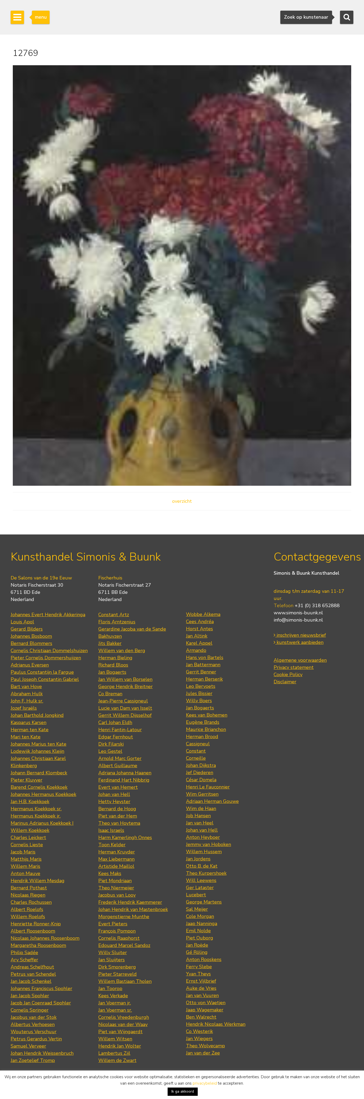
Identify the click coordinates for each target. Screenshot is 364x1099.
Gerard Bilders (27, 629)
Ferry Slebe (199, 966)
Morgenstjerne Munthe (123, 916)
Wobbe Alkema (203, 614)
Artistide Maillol (116, 866)
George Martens (204, 902)
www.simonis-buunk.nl (298, 613)
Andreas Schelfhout (32, 967)
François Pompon (117, 931)
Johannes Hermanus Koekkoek (43, 794)
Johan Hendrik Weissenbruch (42, 1053)
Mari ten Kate (26, 737)
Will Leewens (201, 880)
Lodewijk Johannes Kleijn (37, 751)
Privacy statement (294, 667)
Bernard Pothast (29, 888)
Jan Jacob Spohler (30, 995)
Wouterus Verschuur (33, 1031)
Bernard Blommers (31, 643)
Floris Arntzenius (116, 622)
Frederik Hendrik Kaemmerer (130, 902)
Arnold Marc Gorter (119, 758)
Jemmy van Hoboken (208, 844)
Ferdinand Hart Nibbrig (123, 780)
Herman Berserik (204, 679)
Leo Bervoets (200, 686)
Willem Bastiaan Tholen (125, 981)
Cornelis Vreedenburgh (123, 1017)
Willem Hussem (204, 851)
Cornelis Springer (29, 1010)
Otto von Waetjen (205, 1002)
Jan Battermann (203, 664)
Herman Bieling (115, 658)
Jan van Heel (199, 823)
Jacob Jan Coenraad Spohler (41, 1003)
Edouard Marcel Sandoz (124, 945)
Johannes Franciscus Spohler (41, 988)
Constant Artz (113, 614)
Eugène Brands (202, 722)
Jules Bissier (199, 693)
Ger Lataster (200, 887)
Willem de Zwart (117, 1060)
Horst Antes (199, 629)
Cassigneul (198, 744)
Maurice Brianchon (206, 729)
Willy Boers (199, 700)
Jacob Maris (23, 852)
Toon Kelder (112, 844)
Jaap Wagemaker (204, 1010)
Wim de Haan (201, 808)
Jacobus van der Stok (33, 1017)
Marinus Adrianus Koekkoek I (42, 823)
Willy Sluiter (112, 952)
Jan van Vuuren (202, 995)
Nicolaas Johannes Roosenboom (45, 938)
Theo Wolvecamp (205, 1046)
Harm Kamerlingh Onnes (125, 837)
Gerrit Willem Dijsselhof (125, 715)
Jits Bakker (110, 643)
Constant (196, 751)
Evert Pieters (112, 924)
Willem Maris (25, 866)
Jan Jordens (198, 859)
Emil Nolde (198, 931)
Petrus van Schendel (33, 974)
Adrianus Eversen (30, 665)
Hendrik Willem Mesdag (37, 880)
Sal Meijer (197, 909)
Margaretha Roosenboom (38, 945)
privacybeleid (205, 1083)
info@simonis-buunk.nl (298, 620)
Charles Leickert (28, 837)
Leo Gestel (110, 751)
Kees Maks (109, 873)
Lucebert (196, 895)
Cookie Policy (288, 674)
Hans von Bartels (204, 657)
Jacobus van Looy (117, 895)
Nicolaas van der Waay (123, 1024)
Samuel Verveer (28, 1046)
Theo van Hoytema (119, 823)
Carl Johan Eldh (115, 722)
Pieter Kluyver (26, 780)
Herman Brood (202, 736)
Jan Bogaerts (112, 672)
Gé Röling (197, 952)
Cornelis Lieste (27, 844)
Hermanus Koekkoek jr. (35, 816)
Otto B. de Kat (201, 866)
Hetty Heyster (114, 801)
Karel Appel (199, 643)
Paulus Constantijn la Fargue (42, 672)
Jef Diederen (199, 772)
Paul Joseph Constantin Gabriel (45, 679)
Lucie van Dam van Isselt (125, 708)
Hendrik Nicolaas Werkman (215, 1024)
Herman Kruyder (116, 852)
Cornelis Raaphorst (119, 938)
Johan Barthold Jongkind (37, 715)
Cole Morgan (200, 916)
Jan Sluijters (111, 960)
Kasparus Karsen (28, 722)
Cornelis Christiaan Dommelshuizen (49, 650)
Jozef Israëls (24, 708)
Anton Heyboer (203, 837)
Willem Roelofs (28, 916)
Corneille (196, 758)
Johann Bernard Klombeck (39, 773)
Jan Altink (196, 636)
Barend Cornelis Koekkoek (39, 787)
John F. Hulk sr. (27, 701)
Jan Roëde (197, 945)
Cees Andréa (200, 621)
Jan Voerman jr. (114, 1003)
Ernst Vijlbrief (201, 981)
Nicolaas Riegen (28, 895)
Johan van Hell (114, 794)
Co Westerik (199, 1031)
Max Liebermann (116, 859)
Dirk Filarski (111, 744)
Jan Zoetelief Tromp (33, 1060)
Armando (196, 650)
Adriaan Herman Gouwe (212, 801)
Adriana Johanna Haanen (124, 773)
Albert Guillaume (117, 765)
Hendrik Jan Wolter (119, 1046)
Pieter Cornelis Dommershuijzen (46, 658)
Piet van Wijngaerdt (120, 1031)
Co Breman (110, 694)
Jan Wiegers (199, 1038)
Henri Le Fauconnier (208, 787)
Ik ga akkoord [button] (182, 1091)
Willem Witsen (115, 1039)
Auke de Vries (201, 988)
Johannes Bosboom (31, 636)
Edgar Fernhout (115, 737)
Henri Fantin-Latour (120, 729)
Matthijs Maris (26, 859)
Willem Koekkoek (30, 830)
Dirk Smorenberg (117, 967)
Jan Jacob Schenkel (31, 981)
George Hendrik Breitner (125, 686)
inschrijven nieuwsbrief (300, 635)
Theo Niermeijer (116, 888)
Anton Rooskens (203, 959)
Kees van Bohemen (206, 715)
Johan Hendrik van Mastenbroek (133, 909)
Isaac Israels (111, 830)
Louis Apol (22, 622)
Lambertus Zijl (114, 1053)
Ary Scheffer (24, 960)
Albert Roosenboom (33, 931)
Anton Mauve (25, 873)
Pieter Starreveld (117, 974)
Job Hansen (198, 815)
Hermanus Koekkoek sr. (36, 809)
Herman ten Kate (29, 729)
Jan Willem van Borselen (125, 679)
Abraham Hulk (27, 694)
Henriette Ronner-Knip (36, 924)
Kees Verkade (113, 995)
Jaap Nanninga (201, 923)
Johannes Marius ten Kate (38, 744)
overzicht (182, 501)
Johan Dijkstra (201, 765)
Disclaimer (285, 682)
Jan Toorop (110, 988)
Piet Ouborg (199, 938)
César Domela (201, 780)
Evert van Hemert (118, 787)
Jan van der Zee (203, 1053)
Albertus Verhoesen (33, 1024)
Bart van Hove (26, 686)
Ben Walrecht (201, 1017)
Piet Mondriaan (115, 880)
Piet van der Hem (117, 816)
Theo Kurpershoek (206, 873)
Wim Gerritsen (202, 794)
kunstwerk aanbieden (299, 642)
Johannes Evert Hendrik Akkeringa (48, 614)
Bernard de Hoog (117, 809)
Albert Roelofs (27, 909)
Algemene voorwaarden (300, 660)
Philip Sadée (24, 952)
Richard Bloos (113, 665)
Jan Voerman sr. (115, 1010)
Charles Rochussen (31, 902)
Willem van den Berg (121, 650)
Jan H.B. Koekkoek (30, 801)
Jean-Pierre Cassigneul (123, 701)
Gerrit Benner (201, 672)
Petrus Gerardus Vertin (36, 1039)
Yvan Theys (198, 974)
